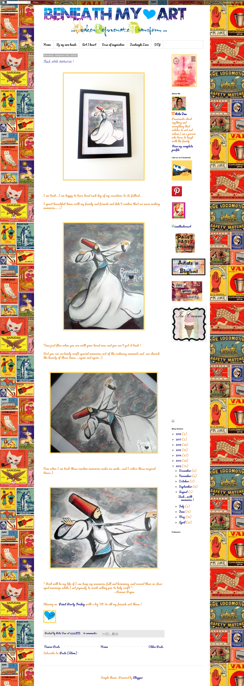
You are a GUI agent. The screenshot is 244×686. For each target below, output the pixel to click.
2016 (179, 444)
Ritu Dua (181, 114)
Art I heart (89, 44)
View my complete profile (182, 148)
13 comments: (90, 633)
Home (47, 44)
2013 (179, 460)
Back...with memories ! (58, 62)
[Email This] (104, 633)
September (186, 486)
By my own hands (66, 44)
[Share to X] (110, 633)
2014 (179, 455)
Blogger (138, 677)
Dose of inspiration (113, 44)
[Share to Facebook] (113, 633)
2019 (179, 433)
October (184, 481)
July (182, 506)
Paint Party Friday (72, 604)
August (183, 491)
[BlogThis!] (107, 633)
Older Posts (156, 646)
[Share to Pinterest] (116, 633)
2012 (179, 466)
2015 (179, 450)
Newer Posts (52, 646)
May (182, 516)
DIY (157, 44)
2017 (179, 439)
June (182, 511)
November (185, 476)
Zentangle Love (139, 44)
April (182, 522)
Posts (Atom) (68, 653)
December (185, 470)
